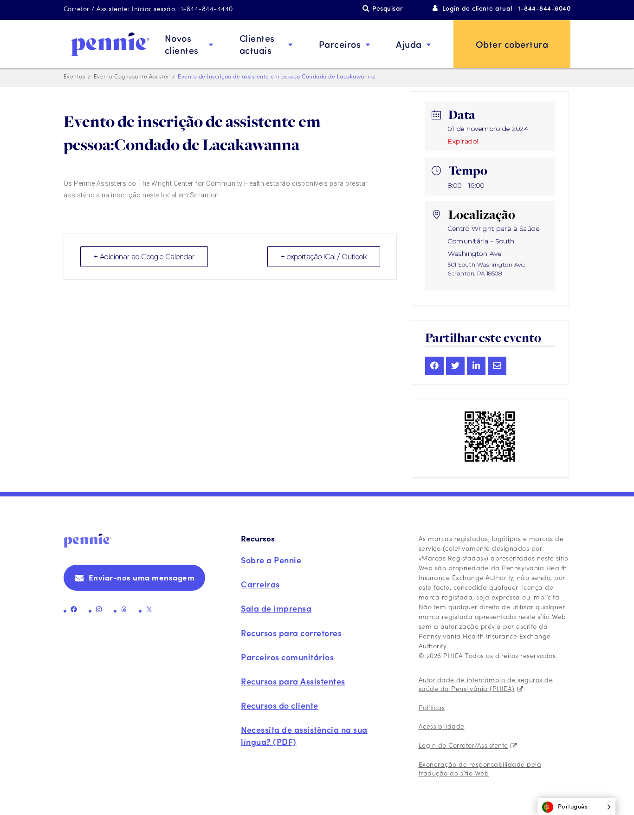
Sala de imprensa (276, 608)
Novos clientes (182, 44)
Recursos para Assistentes (293, 681)
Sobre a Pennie (271, 560)
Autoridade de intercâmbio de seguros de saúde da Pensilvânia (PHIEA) (486, 684)
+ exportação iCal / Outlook (324, 256)
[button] (576, 806)
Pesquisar (387, 8)
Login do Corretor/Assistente (463, 745)
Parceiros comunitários (287, 657)
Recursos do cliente (279, 705)
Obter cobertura (512, 44)
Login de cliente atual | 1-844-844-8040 (506, 8)
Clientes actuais (257, 44)
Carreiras (260, 584)
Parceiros (340, 44)
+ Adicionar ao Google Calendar (144, 256)
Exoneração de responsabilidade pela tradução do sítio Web (480, 768)
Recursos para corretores (291, 633)
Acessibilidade (442, 725)
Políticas (432, 707)
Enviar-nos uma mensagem (142, 577)
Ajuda (409, 44)
